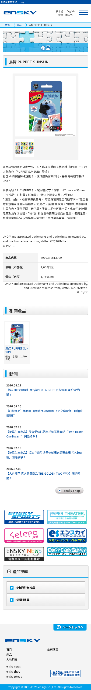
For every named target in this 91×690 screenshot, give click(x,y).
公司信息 (52, 649)
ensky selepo (14, 676)
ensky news (13, 666)
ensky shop (13, 671)
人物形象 (12, 659)
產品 (19, 25)
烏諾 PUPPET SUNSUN (16, 350)
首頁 (7, 25)
